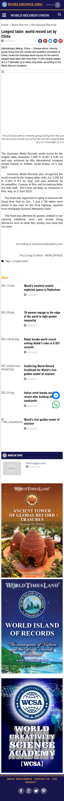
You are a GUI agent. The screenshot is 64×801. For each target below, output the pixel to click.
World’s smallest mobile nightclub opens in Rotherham (42, 288)
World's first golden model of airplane (41, 421)
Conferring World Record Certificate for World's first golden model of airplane (40, 370)
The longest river (35, 463)
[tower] (32, 530)
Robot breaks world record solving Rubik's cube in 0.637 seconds (42, 343)
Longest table (20, 261)
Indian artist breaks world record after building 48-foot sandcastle (41, 397)
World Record (20, 24)
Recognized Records (43, 24)
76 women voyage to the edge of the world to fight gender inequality (42, 316)
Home (4, 24)
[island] (32, 626)
